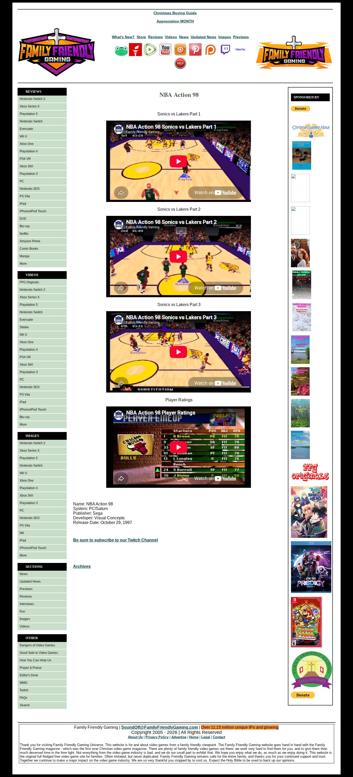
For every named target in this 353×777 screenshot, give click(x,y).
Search (25, 705)
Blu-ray (25, 226)
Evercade (26, 129)
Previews (241, 37)
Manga (24, 256)
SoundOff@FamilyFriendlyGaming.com (159, 727)
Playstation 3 (29, 174)
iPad (23, 204)
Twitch (24, 690)
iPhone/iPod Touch (33, 211)
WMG (23, 683)
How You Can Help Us (35, 660)
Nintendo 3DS (30, 189)
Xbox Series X (30, 106)
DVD (23, 219)
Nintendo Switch (31, 121)
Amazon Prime (30, 241)
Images (224, 37)
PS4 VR (25, 159)
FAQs (23, 698)
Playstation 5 (29, 114)
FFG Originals (29, 282)
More (23, 263)
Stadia (24, 327)
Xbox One (27, 144)
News (184, 37)
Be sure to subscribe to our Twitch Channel (115, 540)
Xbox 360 (26, 166)
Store (141, 37)
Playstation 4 (29, 151)
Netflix (24, 234)
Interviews (27, 604)
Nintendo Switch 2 (32, 99)
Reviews (155, 37)
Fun (22, 611)
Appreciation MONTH (175, 21)
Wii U (23, 136)
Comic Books (29, 248)
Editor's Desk (29, 675)
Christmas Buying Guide (175, 13)
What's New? (123, 37)
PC (22, 181)
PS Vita (25, 196)
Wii (22, 533)
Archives (82, 566)
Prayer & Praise (31, 668)
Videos (171, 37)
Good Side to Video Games (39, 653)
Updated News (203, 37)
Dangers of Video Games (37, 645)
